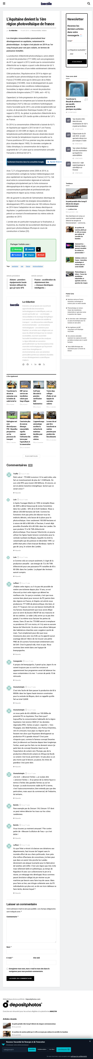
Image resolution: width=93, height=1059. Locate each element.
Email (41, 255)
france (28, 266)
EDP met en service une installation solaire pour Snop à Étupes (24, 396)
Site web (36, 958)
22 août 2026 (71, 212)
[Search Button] (88, 3)
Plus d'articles (31, 456)
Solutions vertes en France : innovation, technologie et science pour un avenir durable (81, 262)
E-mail (10, 958)
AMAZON (53, 1011)
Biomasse (51, 416)
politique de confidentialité (79, 1056)
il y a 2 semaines (25, 447)
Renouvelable (36, 30)
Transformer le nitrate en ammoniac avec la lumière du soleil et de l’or (12, 396)
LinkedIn (30, 249)
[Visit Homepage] (46, 3)
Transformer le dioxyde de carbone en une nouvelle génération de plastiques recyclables (73, 104)
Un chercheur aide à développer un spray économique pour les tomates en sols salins (77, 321)
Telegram (30, 255)
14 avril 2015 (24, 30)
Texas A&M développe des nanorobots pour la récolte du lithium (76, 349)
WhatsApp (17, 249)
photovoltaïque (38, 266)
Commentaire (13, 916)
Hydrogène (12, 416)
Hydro (37, 386)
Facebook (17, 255)
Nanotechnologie (74, 197)
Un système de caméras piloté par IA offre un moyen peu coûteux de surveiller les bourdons (40, 1032)
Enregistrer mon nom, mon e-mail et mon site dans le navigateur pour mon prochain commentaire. (29, 970)
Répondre (18, 493)
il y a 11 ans (25, 474)
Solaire (44, 30)
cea (22, 266)
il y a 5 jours (24, 404)
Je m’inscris (62, 1050)
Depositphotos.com (33, 999)
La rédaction (13, 30)
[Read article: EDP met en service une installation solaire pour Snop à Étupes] (25, 384)
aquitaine (15, 266)
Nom (9, 947)
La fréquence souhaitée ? (76, 50)
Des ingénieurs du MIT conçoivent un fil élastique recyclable (75, 329)
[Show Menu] (4, 3)
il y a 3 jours (11, 404)
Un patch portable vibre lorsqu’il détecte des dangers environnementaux (76, 203)
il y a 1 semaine (52, 407)
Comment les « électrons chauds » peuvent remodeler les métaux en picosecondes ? (80, 248)
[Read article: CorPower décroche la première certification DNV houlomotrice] (38, 384)
